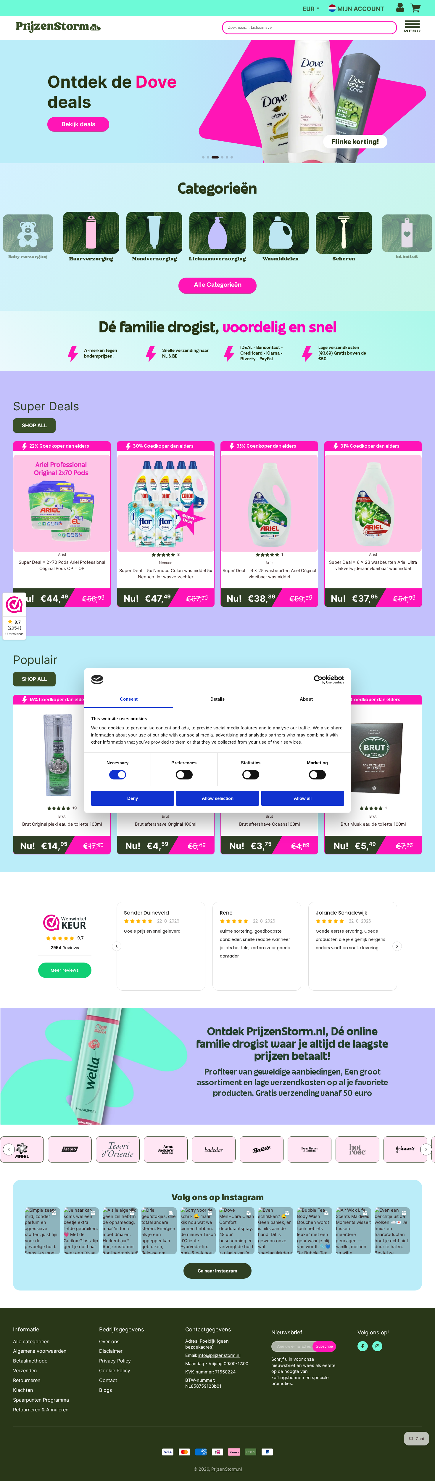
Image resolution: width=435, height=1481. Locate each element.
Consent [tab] (129, 699)
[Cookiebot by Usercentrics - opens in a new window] (318, 679)
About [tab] (306, 699)
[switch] (184, 774)
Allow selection (217, 798)
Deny (132, 798)
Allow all (303, 798)
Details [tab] (217, 699)
